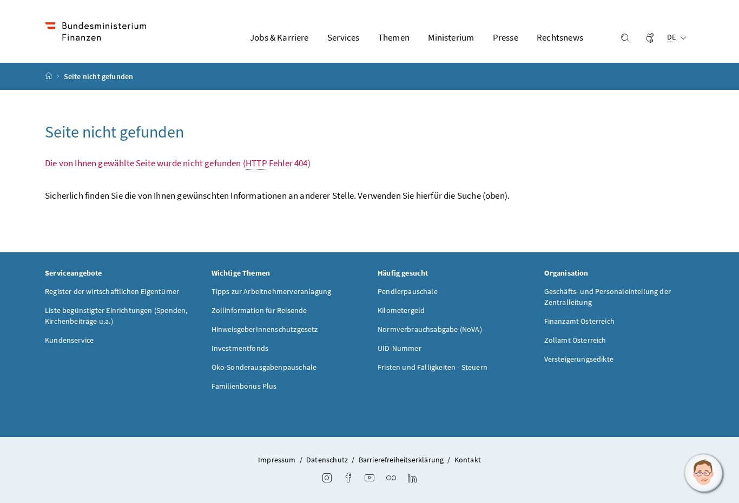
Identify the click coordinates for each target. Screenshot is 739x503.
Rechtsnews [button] (560, 37)
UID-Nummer (399, 348)
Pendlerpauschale (408, 291)
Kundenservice (69, 340)
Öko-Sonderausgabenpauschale (264, 367)
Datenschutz (327, 460)
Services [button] (343, 37)
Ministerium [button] (451, 37)
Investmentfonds (240, 348)
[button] (704, 473)
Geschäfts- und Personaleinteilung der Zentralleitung (607, 296)
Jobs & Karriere (279, 37)
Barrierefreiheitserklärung (401, 460)
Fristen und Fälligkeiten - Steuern (432, 367)
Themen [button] (394, 37)
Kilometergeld (401, 310)
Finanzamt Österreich (579, 321)
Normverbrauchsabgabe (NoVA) (430, 329)
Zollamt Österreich (575, 340)
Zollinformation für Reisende (259, 310)
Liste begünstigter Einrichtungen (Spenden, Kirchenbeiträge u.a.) (116, 315)
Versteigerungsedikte (579, 359)
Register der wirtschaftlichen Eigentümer (112, 291)
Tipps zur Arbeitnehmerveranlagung (272, 291)
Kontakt (467, 460)
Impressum (277, 460)
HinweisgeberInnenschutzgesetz (265, 329)
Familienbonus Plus (244, 386)
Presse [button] (505, 37)
